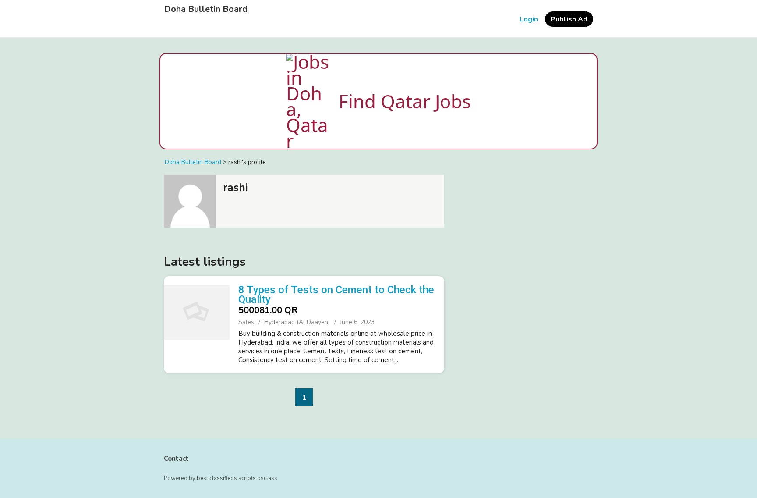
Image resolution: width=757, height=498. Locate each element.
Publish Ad (569, 19)
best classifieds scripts (226, 478)
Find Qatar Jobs (405, 101)
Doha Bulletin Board (206, 9)
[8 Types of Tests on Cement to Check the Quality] (197, 323)
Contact (176, 458)
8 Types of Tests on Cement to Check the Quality (336, 295)
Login (529, 19)
